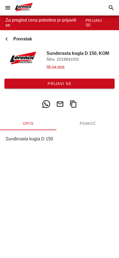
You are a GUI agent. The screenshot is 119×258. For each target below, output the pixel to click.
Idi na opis (55, 66)
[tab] (28, 123)
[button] (7, 7)
